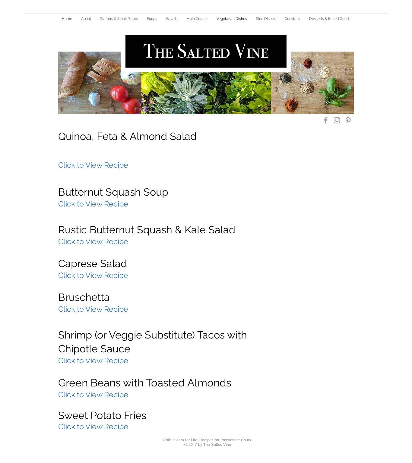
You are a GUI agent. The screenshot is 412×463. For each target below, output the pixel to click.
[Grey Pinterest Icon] (348, 120)
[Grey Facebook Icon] (326, 120)
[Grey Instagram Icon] (337, 120)
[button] (119, 19)
